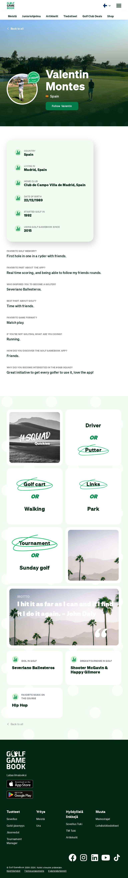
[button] (107, 5)
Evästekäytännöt (57, 870)
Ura (38, 825)
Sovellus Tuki (74, 823)
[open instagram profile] (83, 857)
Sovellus (12, 818)
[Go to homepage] (12, 5)
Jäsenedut (13, 832)
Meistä (40, 818)
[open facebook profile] (72, 857)
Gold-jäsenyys (15, 825)
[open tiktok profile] (116, 857)
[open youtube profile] (105, 857)
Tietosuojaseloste (34, 870)
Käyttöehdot (13, 870)
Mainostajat (103, 818)
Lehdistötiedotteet (107, 825)
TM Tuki (71, 830)
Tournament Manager (14, 841)
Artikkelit (72, 837)
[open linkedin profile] (94, 857)
